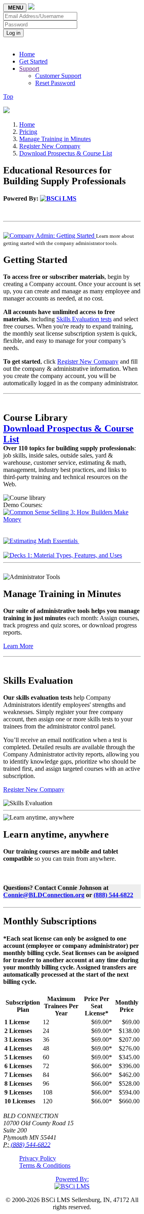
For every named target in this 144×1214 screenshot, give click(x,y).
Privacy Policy (37, 1158)
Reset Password (55, 83)
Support (29, 68)
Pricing (28, 131)
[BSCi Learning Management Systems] (58, 198)
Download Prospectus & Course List (65, 153)
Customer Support (58, 75)
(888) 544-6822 (113, 895)
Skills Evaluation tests (84, 319)
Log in (13, 33)
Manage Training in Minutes (55, 138)
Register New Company (49, 146)
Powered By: (72, 1179)
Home (27, 54)
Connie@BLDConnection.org (43, 895)
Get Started (33, 61)
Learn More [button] (18, 646)
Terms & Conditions (44, 1165)
